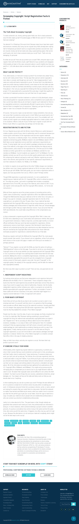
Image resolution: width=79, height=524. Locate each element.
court (20, 423)
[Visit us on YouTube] (73, 509)
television (25, 420)
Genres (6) (63, 72)
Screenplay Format (27, 495)
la (50, 420)
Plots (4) (63, 93)
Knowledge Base (7, 502)
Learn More (47, 475)
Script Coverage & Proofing (29, 510)
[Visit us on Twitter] (65, 509)
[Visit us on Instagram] (69, 509)
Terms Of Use (44, 505)
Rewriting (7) (64, 90)
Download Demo (9, 475)
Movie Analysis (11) (66, 110)
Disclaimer (43, 510)
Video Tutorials (7, 508)
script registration (9, 425)
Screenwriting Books (27, 502)
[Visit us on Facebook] (61, 509)
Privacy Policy (44, 508)
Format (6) (63, 107)
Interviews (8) (64, 78)
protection (26, 423)
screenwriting (14, 420)
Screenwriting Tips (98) (67, 116)
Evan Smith (21, 435)
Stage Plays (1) (65, 87)
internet (14, 423)
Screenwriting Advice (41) (67, 104)
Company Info (44, 492)
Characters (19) (65, 75)
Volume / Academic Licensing (48, 502)
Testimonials (44, 497)
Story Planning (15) (65, 98)
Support (54, 4)
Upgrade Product (7, 497)
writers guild (45, 420)
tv (20, 420)
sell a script (34, 423)
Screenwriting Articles (67, 4)
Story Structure (26, 500)
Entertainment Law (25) (67, 119)
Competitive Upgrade (8, 500)
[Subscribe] (73, 504)
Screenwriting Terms (27, 505)
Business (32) (64, 84)
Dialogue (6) (64, 101)
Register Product (7, 492)
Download (41, 4)
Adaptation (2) (64, 113)
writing (7, 420)
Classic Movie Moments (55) (68, 131)
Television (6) (64, 95)
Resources (5, 12)
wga (39, 420)
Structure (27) (64, 81)
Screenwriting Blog (26, 492)
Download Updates (8, 495)
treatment (32, 420)
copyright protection (44, 423)
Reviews (43, 500)
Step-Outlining (25, 497)
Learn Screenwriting (27, 508)
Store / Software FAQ (8, 505)
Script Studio (31, 4)
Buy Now (28, 475)
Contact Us (6, 510)
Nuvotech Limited (16, 520)
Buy (48, 4)
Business (19, 12)
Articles (12, 12)
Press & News (44, 495)
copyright (7, 423)
